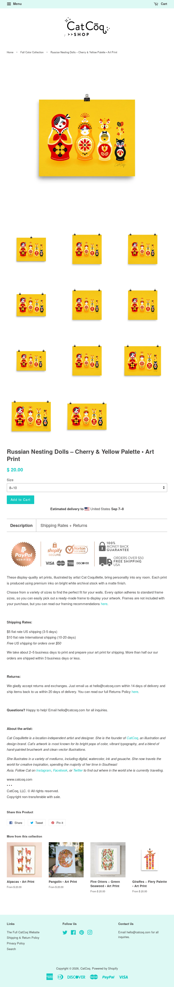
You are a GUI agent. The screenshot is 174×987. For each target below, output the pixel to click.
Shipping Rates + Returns (64, 525)
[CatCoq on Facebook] (73, 933)
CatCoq (85, 968)
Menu (17, 3)
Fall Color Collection (32, 52)
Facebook (60, 770)
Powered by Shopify (105, 968)
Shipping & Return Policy (23, 937)
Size (10, 479)
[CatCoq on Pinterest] (81, 933)
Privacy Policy (16, 943)
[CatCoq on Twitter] (65, 933)
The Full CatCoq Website (23, 932)
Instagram (43, 770)
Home (10, 52)
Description (21, 525)
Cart (163, 3)
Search (11, 949)
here (135, 691)
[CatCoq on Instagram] (89, 933)
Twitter (78, 770)
